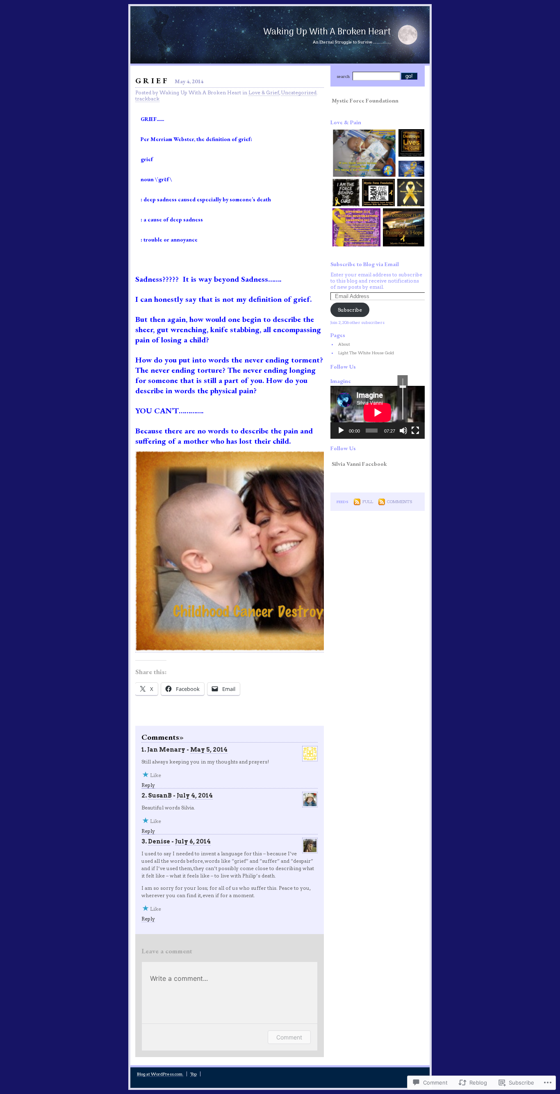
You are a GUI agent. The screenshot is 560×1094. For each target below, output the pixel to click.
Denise (159, 841)
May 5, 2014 (209, 749)
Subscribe (350, 310)
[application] (377, 412)
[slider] (403, 398)
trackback (147, 99)
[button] (363, 153)
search (343, 76)
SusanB (160, 795)
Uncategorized (298, 92)
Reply (148, 785)
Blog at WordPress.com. (160, 1073)
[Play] (341, 430)
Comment (289, 1037)
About (344, 344)
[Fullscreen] (415, 430)
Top (193, 1073)
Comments (399, 501)
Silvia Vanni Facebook (359, 463)
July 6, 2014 (193, 841)
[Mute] (403, 430)
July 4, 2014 (195, 795)
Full (367, 501)
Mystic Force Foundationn (365, 100)
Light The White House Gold (366, 352)
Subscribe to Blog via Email (364, 264)
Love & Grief (263, 92)
